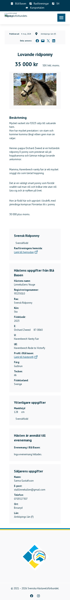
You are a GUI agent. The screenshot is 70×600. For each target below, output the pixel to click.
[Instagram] (38, 596)
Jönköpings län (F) (48, 34)
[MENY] (61, 18)
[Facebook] (32, 596)
